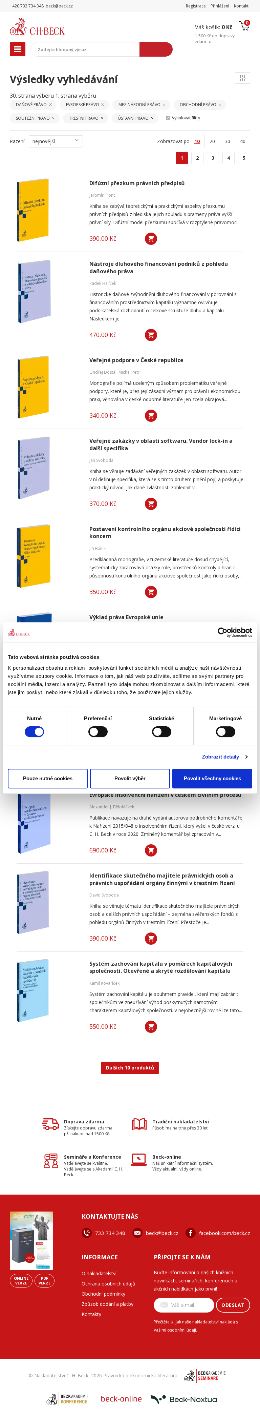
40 (242, 141)
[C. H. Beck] (51, 26)
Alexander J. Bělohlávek (111, 807)
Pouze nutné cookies (47, 778)
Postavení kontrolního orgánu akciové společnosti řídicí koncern (165, 533)
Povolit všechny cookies (212, 778)
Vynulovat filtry (186, 118)
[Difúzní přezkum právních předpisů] (49, 210)
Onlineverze (21, 1280)
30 (227, 141)
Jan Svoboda (101, 460)
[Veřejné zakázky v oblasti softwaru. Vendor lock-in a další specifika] (49, 468)
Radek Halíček (102, 283)
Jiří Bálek (97, 548)
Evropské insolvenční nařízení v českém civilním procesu (165, 795)
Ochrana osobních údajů (108, 1283)
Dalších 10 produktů (130, 1067)
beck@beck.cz (162, 1233)
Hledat (156, 49)
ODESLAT (233, 1305)
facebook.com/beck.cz (224, 1233)
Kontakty (91, 1314)
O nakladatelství (99, 1273)
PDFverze (44, 1280)
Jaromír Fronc (102, 195)
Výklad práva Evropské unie (126, 617)
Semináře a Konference (92, 1157)
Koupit (151, 239)
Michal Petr (128, 372)
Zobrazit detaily (220, 757)
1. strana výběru (75, 95)
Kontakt (241, 6)
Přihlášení (220, 6)
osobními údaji (181, 1330)
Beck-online (166, 1157)
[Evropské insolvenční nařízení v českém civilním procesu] (49, 822)
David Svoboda (104, 895)
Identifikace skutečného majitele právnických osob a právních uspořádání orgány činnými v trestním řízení (162, 879)
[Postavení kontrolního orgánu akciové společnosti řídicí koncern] (49, 556)
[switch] (98, 731)
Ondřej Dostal (102, 372)
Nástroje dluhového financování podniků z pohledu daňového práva (158, 267)
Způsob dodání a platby (107, 1304)
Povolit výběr (130, 778)
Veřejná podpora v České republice (136, 360)
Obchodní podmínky (103, 1294)
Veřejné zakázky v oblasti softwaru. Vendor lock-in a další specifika (161, 444)
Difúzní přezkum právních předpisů (137, 183)
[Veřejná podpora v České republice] (49, 387)
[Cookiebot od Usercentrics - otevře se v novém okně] (222, 632)
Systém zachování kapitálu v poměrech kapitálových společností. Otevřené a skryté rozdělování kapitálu (160, 967)
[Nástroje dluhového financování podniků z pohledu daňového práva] (49, 291)
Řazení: (17, 141)
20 (212, 141)
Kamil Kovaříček (104, 983)
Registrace (196, 6)
